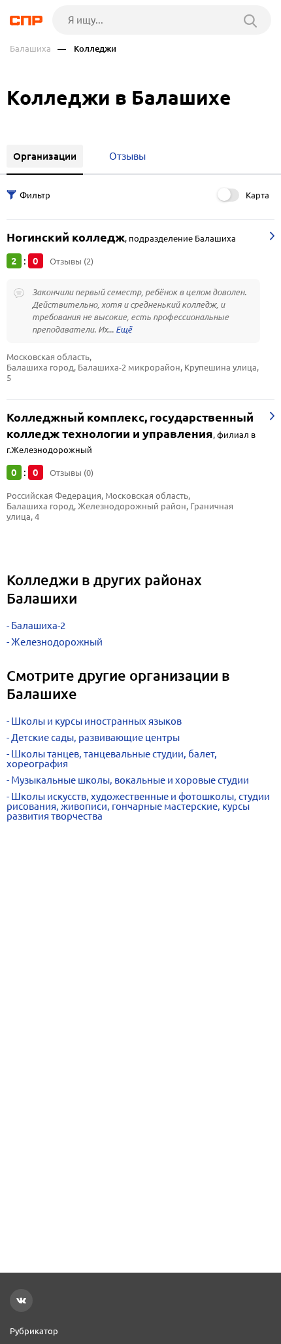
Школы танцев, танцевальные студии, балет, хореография (112, 759)
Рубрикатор (34, 1331)
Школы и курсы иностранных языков (96, 721)
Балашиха (30, 49)
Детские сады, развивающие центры (95, 737)
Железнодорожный (57, 642)
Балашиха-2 (38, 625)
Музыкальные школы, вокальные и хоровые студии (130, 780)
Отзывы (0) (71, 472)
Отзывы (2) (71, 261)
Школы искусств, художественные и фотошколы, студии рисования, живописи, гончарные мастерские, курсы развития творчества (138, 806)
